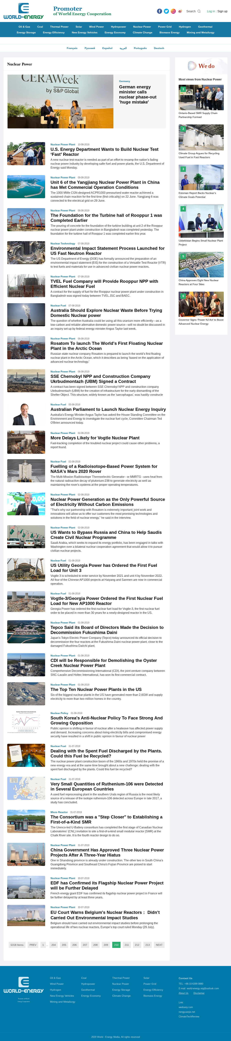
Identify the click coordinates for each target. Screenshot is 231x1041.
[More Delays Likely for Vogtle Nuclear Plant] (26, 442)
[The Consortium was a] (26, 821)
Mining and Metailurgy (200, 32)
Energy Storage (26, 32)
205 (64, 944)
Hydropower (118, 26)
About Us (183, 993)
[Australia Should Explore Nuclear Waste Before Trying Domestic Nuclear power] (26, 314)
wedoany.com (186, 1007)
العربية (123, 48)
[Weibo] (180, 11)
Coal (40, 26)
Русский (90, 48)
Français (72, 48)
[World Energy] (57, 11)
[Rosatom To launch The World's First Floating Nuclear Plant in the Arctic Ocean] (26, 348)
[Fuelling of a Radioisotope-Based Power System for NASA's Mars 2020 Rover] (26, 472)
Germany (124, 81)
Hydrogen (185, 26)
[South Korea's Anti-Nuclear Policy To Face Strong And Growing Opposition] (26, 722)
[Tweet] (166, 11)
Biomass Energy (170, 32)
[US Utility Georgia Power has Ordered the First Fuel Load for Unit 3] (26, 569)
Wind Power (96, 26)
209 (106, 944)
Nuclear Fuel (58, 305)
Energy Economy (115, 32)
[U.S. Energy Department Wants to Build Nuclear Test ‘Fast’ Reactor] (26, 154)
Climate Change (142, 32)
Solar (79, 26)
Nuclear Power (142, 26)
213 (147, 944)
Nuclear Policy (59, 713)
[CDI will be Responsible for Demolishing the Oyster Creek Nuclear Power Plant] (26, 664)
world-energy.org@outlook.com (203, 988)
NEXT (159, 944)
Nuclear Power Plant (63, 144)
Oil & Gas (24, 26)
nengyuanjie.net (187, 1012)
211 (127, 944)
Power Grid (165, 26)
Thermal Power (59, 26)
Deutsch (159, 48)
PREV (33, 944)
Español (107, 48)
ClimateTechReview (189, 1016)
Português (140, 48)
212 (137, 944)
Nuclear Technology (63, 243)
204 (53, 944)
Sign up (222, 11)
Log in (211, 11)
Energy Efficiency (54, 32)
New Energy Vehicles (84, 32)
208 (95, 944)
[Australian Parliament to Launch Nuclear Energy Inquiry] (26, 413)
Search (191, 11)
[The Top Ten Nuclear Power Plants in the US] (26, 693)
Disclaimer (198, 993)
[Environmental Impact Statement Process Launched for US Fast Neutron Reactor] (26, 252)
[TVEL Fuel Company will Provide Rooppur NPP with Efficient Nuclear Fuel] (26, 285)
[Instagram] (173, 11)
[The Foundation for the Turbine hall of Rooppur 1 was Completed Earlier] (26, 219)
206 (74, 944)
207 (85, 944)
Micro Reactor (59, 812)
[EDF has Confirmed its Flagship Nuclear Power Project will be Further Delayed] (26, 887)
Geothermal (205, 26)
